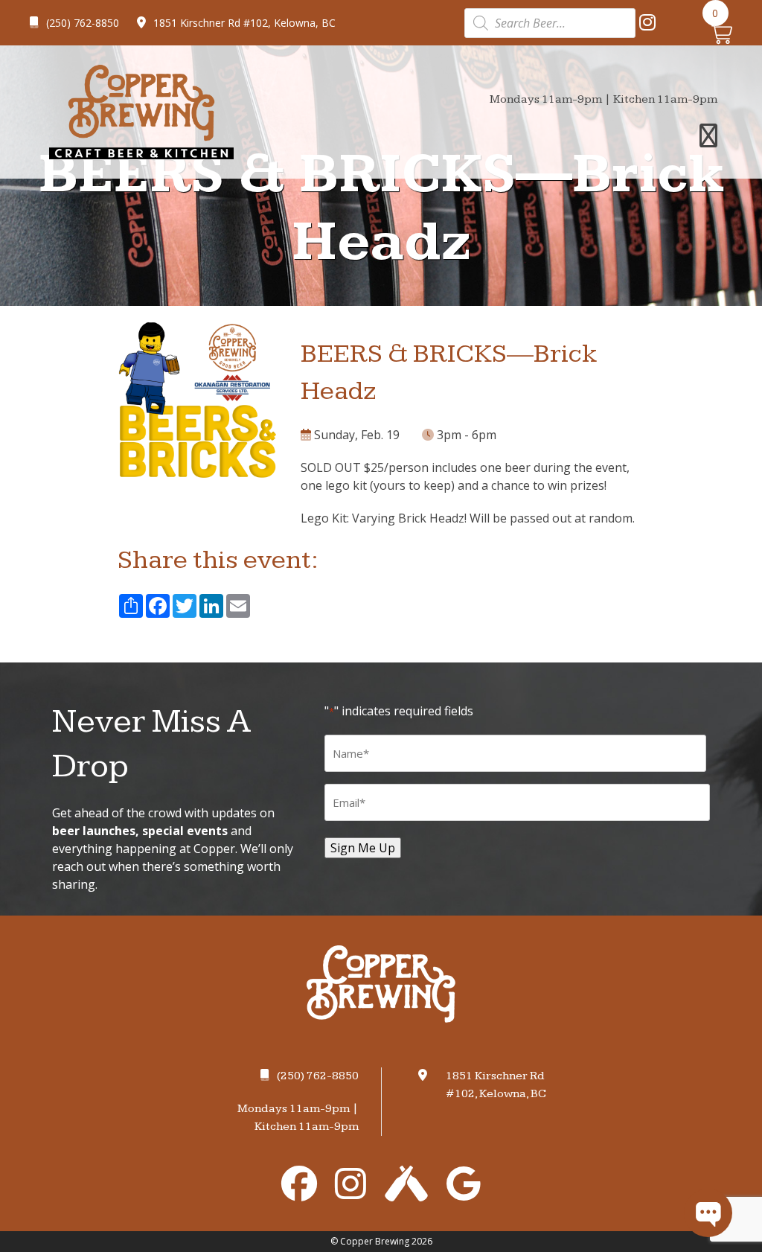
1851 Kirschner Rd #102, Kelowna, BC (244, 23)
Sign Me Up (362, 848)
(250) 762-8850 (82, 23)
